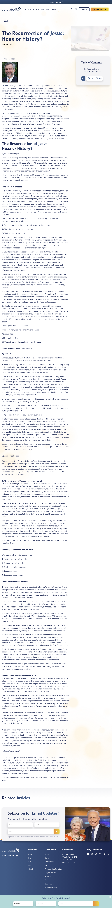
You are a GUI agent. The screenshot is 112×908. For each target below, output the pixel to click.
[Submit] (56, 831)
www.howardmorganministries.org (15, 116)
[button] (110, 2)
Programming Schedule (53, 869)
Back (6, 21)
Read (37, 9)
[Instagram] (92, 854)
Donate (84, 9)
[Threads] (109, 854)
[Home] (12, 9)
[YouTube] (100, 854)
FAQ (46, 865)
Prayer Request (50, 873)
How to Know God (10, 855)
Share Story (49, 876)
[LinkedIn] (97, 78)
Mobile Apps (49, 862)
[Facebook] (89, 78)
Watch (26, 9)
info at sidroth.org (68, 862)
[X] (93, 78)
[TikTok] (105, 854)
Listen (32, 9)
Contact (48, 880)
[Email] (100, 78)
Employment (49, 884)
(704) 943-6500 (68, 860)
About (54, 9)
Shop (42, 9)
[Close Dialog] (110, 897)
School (48, 9)
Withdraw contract (52, 887)
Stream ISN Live (99, 9)
